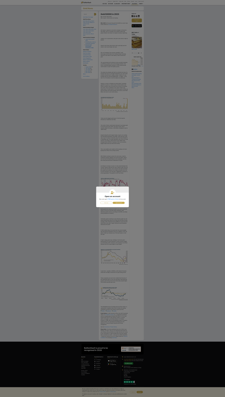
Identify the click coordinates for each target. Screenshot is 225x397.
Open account (119, 202)
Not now (106, 202)
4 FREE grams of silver (113, 199)
